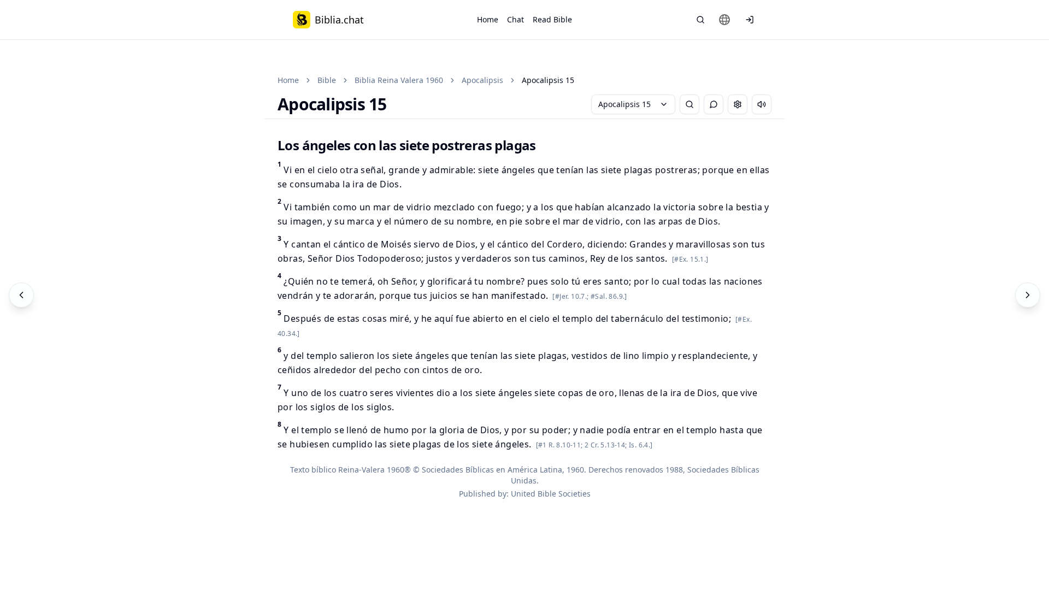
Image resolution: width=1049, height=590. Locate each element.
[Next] (1027, 295)
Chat (515, 19)
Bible (326, 80)
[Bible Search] (700, 20)
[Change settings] (737, 104)
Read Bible (552, 19)
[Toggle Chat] (713, 104)
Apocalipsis (482, 80)
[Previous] (21, 295)
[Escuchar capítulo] (761, 104)
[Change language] (724, 20)
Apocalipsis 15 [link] (548, 80)
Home (487, 19)
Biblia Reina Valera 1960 (399, 80)
